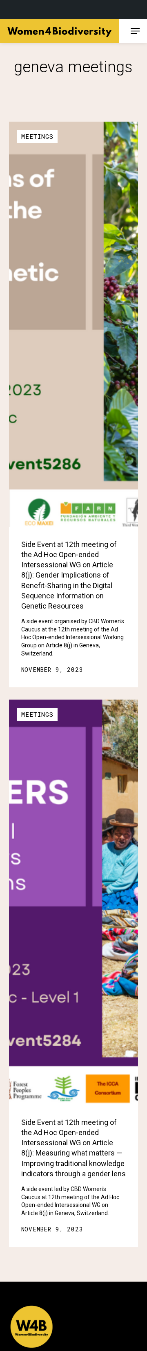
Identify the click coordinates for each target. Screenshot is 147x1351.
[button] (135, 31)
